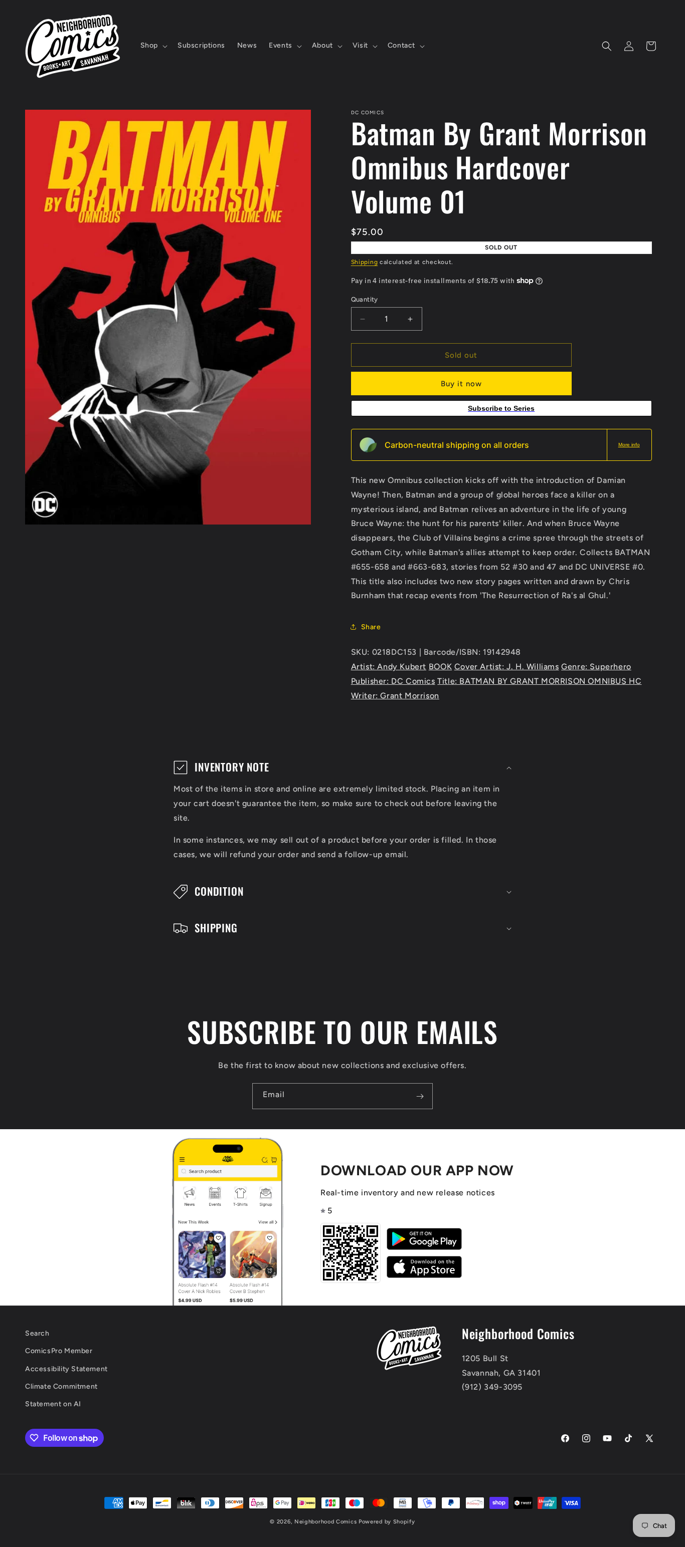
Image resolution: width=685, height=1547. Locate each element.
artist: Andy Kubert (388, 666)
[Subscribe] (419, 1096)
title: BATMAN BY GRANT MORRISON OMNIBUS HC (539, 681)
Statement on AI (53, 1404)
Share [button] (371, 627)
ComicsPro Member (59, 1351)
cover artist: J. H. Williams (506, 666)
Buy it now (461, 383)
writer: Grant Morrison (395, 695)
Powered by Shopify (387, 1521)
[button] (153, 45)
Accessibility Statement (66, 1369)
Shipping (364, 262)
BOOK (440, 666)
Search (37, 1333)
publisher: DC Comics (393, 681)
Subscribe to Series (501, 408)
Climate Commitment (61, 1386)
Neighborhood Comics (325, 1521)
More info (629, 444)
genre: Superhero (596, 666)
